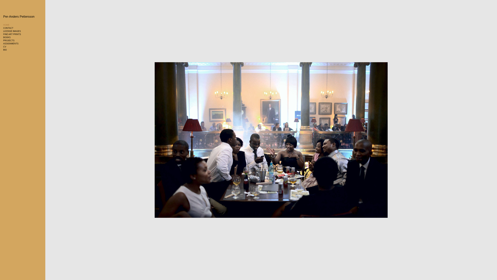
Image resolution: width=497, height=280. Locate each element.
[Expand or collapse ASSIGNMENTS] (20, 44)
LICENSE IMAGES (12, 31)
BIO (5, 50)
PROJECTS (8, 40)
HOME (6, 25)
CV (4, 47)
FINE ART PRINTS (12, 34)
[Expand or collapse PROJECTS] (16, 41)
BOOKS (7, 37)
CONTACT (8, 28)
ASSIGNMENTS (11, 44)
